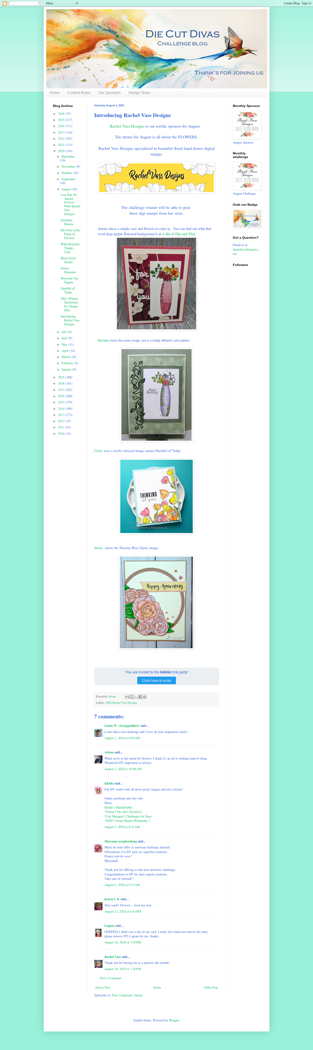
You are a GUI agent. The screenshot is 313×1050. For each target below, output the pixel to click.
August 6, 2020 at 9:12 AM (122, 885)
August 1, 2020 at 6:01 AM (122, 738)
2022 (61, 138)
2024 (61, 126)
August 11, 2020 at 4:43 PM (122, 911)
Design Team (139, 93)
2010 (61, 433)
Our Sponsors (109, 93)
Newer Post (102, 987)
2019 (61, 377)
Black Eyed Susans (68, 260)
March (66, 357)
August (67, 189)
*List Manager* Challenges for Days (128, 816)
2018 (61, 383)
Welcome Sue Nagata (69, 280)
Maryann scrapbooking (120, 841)
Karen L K (112, 899)
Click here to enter (156, 680)
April (65, 350)
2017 (61, 390)
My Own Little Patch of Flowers (70, 234)
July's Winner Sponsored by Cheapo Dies (69, 304)
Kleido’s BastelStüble (118, 807)
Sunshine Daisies (67, 222)
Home (55, 93)
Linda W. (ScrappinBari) (121, 725)
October (67, 173)
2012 (61, 421)
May (65, 344)
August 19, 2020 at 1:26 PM (122, 969)
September (68, 179)
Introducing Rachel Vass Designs (70, 320)
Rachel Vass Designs (127, 126)
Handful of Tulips (68, 290)
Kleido (109, 783)
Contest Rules (79, 93)
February (68, 363)
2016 (61, 396)
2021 (61, 144)
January (67, 369)
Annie (98, 547)
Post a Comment (110, 978)
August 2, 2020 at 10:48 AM (122, 769)
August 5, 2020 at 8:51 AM (122, 827)
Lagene (109, 925)
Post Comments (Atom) (127, 995)
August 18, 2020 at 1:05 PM (122, 942)
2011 (61, 427)
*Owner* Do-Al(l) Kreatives (123, 811)
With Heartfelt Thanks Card (70, 248)
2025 (61, 120)
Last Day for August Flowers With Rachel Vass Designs (70, 204)
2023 (61, 132)
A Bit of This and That (178, 233)
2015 (61, 402)
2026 (61, 113)
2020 (108, 703)
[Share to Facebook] (140, 697)
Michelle (104, 340)
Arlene (109, 752)
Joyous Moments (68, 270)
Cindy (98, 450)
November (69, 166)
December (68, 156)
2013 (61, 415)
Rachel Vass (112, 956)
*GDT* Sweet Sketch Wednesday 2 (127, 820)
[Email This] (127, 697)
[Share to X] (136, 697)
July (65, 332)
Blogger (174, 1020)
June (65, 338)
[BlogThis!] (131, 697)
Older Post (211, 987)
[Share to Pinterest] (144, 697)
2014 (61, 408)
